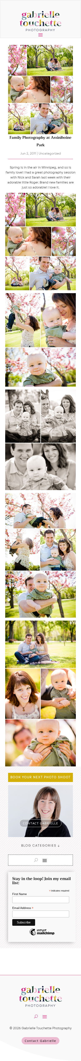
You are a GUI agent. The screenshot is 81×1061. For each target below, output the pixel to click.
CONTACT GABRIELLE (40, 823)
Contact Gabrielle (40, 1041)
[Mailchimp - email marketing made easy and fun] (42, 935)
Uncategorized (50, 153)
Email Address (22, 908)
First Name (19, 894)
